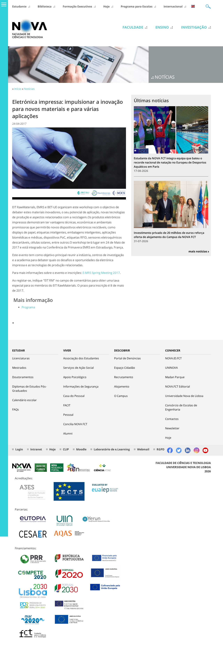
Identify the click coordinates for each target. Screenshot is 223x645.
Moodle (81, 449)
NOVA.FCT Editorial (177, 386)
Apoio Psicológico (74, 377)
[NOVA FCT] (29, 28)
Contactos (172, 419)
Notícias (29, 89)
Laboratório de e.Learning (112, 449)
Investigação (194, 27)
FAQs (15, 409)
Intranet (36, 449)
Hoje (106, 6)
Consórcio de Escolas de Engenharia (181, 407)
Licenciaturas (21, 358)
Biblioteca (45, 6)
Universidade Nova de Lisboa (184, 396)
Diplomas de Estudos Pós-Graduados (29, 389)
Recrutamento (123, 377)
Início (17, 89)
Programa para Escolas (136, 6)
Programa (28, 307)
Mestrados (19, 368)
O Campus (121, 396)
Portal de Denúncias (127, 358)
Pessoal (68, 415)
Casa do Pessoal (73, 396)
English (193, 6)
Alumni (67, 433)
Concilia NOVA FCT (75, 424)
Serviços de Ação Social (78, 368)
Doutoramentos (22, 377)
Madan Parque (174, 377)
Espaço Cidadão (124, 368)
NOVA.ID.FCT (173, 358)
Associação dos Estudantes (81, 358)
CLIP (66, 449)
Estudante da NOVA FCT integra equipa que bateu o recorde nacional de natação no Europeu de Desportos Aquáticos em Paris (170, 162)
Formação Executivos (77, 6)
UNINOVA (171, 368)
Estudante (19, 6)
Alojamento (121, 386)
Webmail (143, 449)
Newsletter (172, 428)
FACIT (66, 405)
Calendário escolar (24, 400)
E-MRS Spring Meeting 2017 (101, 273)
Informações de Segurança (80, 386)
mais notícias (198, 251)
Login (19, 449)
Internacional (173, 6)
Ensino (162, 27)
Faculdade (132, 27)
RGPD (160, 449)
